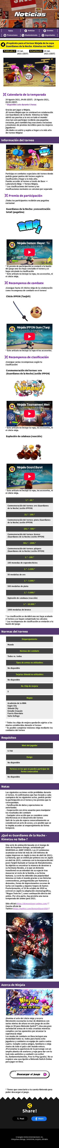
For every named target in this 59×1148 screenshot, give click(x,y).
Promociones (12, 35)
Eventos (50, 30)
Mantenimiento (31, 35)
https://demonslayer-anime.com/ (32, 903)
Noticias (31, 30)
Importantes (50, 35)
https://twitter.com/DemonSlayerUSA (30, 908)
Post (22, 1118)
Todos (10, 31)
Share (41, 1118)
